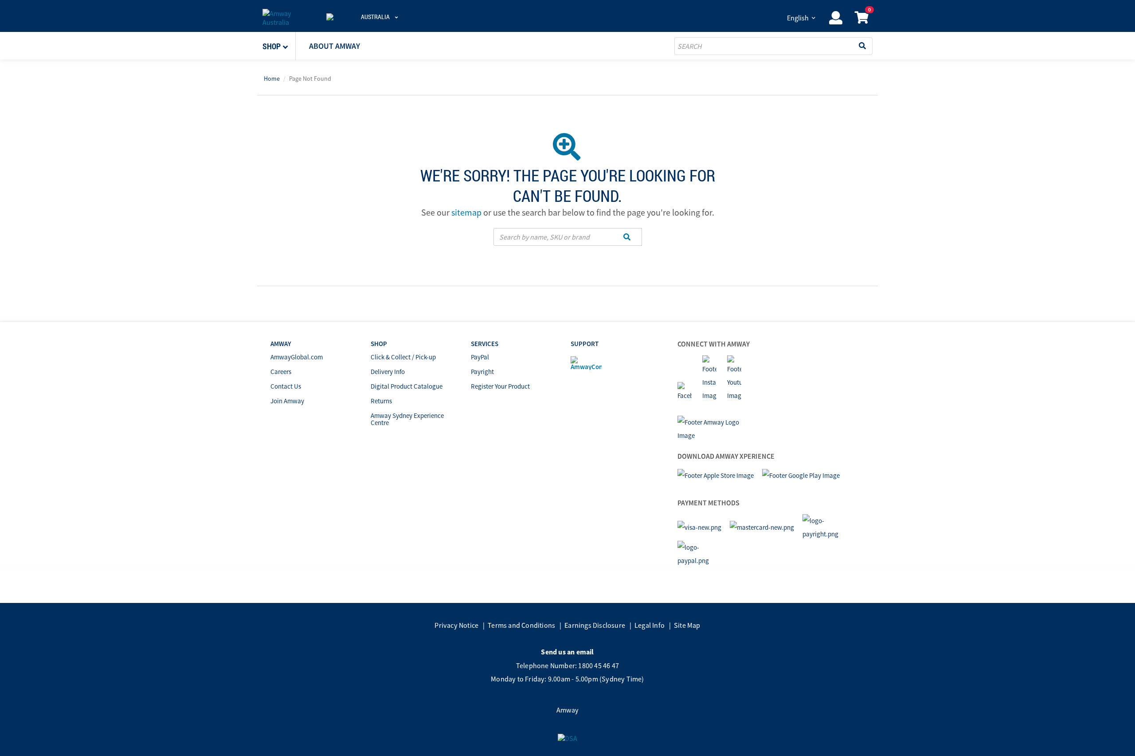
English (798, 17)
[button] (279, 46)
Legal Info (649, 625)
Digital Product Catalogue (406, 386)
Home (272, 79)
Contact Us (285, 386)
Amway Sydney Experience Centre (407, 419)
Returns (381, 401)
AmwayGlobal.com (296, 357)
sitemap (466, 212)
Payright (482, 371)
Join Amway (287, 401)
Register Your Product (500, 386)
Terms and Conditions (521, 625)
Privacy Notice (456, 625)
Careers (280, 371)
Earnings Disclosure (594, 625)
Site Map (687, 625)
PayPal (480, 357)
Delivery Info (388, 371)
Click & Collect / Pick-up (403, 357)
